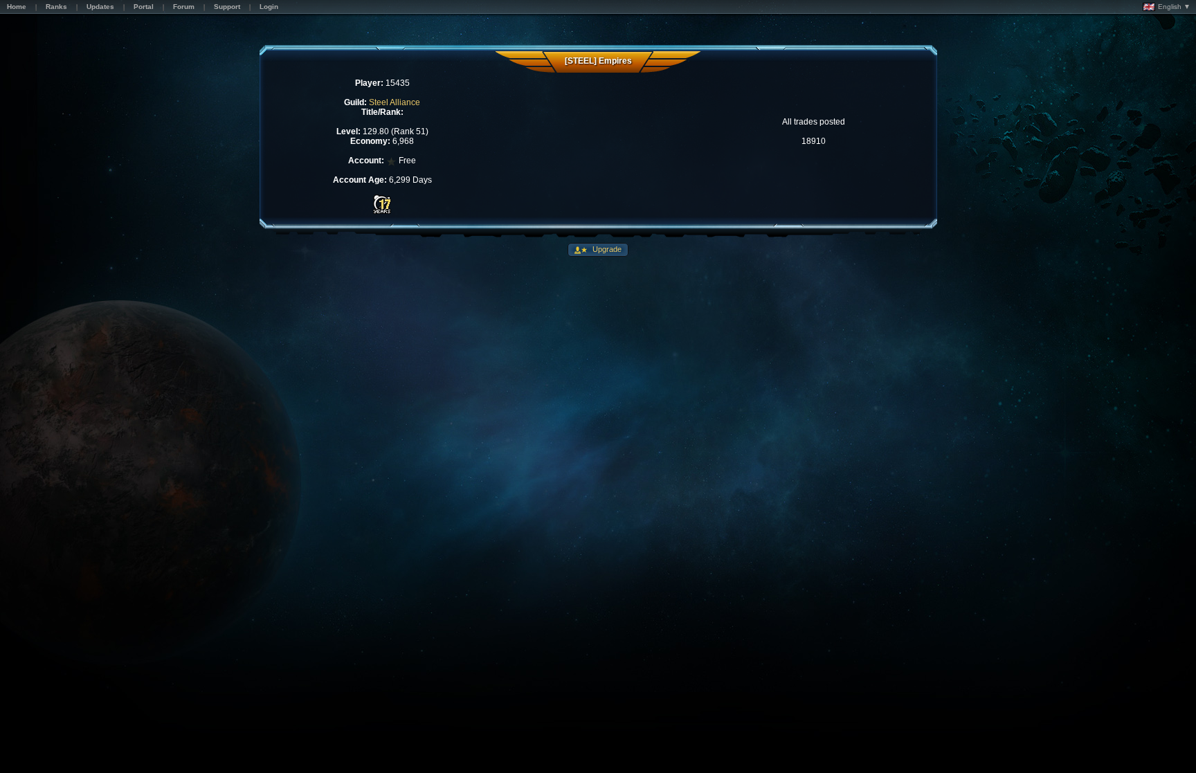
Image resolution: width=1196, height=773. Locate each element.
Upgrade (606, 249)
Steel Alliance (394, 102)
